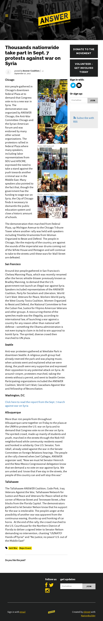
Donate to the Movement (83, 51)
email (22, 612)
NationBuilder (88, 615)
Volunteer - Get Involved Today (83, 68)
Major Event (25, 548)
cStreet (87, 612)
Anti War (13, 548)
